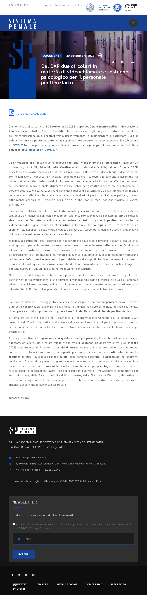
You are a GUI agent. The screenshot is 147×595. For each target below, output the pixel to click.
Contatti (19, 589)
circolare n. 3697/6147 (44, 149)
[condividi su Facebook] (103, 61)
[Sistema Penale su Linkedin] (26, 574)
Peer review (118, 584)
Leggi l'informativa (43, 527)
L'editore (42, 584)
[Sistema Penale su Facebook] (12, 574)
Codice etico (94, 584)
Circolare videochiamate (32, 113)
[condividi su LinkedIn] (132, 61)
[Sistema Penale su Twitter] (19, 574)
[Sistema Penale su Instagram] (33, 574)
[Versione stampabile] (101, 54)
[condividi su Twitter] (112, 61)
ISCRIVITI (23, 554)
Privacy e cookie (67, 584)
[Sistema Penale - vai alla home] (22, 24)
